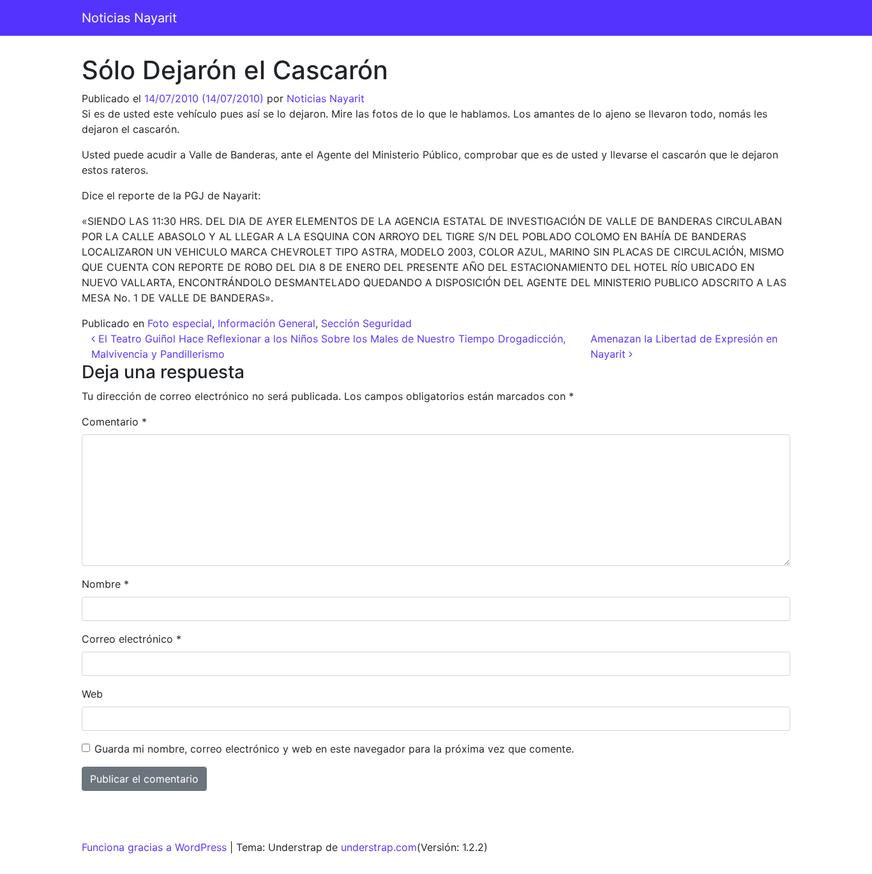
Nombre (105, 584)
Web (92, 693)
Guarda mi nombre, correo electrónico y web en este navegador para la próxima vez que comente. (334, 748)
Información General (266, 323)
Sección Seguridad (366, 323)
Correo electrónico (131, 638)
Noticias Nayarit (129, 18)
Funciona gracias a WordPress (154, 847)
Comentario (114, 421)
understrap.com (379, 847)
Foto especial (179, 323)
